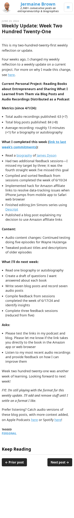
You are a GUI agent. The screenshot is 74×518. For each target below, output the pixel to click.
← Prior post (14, 462)
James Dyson (46, 155)
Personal (9, 433)
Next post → (60, 462)
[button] (68, 7)
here (11, 75)
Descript (11, 209)
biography (24, 155)
